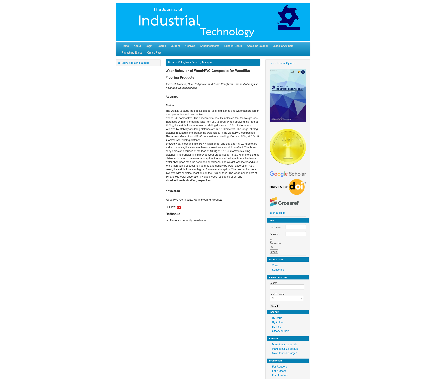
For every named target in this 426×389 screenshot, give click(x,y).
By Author (278, 322)
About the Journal (257, 46)
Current (175, 46)
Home (125, 46)
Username (275, 227)
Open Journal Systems (283, 63)
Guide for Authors (283, 46)
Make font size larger (284, 353)
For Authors (279, 371)
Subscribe (278, 269)
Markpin (207, 62)
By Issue (277, 318)
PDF (179, 207)
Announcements (209, 46)
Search (161, 46)
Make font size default (285, 349)
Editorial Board (233, 46)
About (137, 46)
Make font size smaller (285, 344)
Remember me (276, 245)
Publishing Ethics (132, 52)
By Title (276, 326)
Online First (154, 52)
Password (275, 234)
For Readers (279, 366)
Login (149, 46)
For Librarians (280, 375)
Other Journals (280, 331)
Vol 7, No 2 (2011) (188, 62)
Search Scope (277, 294)
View (275, 265)
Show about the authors (135, 63)
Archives (190, 46)
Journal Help (277, 213)
